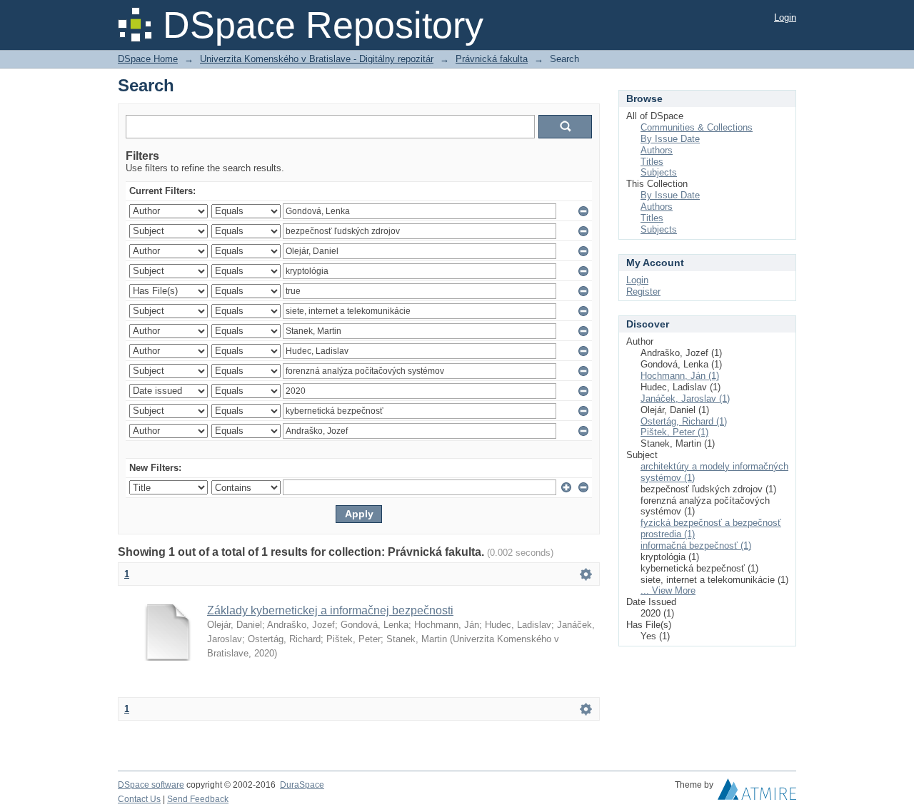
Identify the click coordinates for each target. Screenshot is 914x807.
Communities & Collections (697, 127)
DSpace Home (148, 59)
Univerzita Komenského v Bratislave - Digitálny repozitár (316, 59)
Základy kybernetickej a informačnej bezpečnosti (330, 610)
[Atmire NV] (757, 793)
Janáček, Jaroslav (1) (685, 398)
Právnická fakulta (492, 59)
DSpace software (151, 785)
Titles (652, 161)
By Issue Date (670, 138)
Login (785, 17)
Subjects (659, 172)
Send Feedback (197, 799)
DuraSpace (302, 785)
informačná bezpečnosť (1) (696, 545)
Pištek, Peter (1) (674, 432)
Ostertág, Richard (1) (684, 421)
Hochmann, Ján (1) (680, 375)
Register (643, 291)
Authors (657, 150)
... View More (668, 590)
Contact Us (139, 799)
